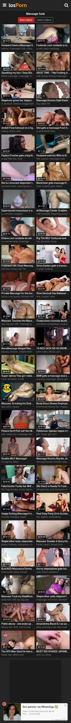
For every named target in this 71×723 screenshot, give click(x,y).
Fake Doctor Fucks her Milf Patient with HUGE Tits (18, 486)
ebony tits (53, 406)
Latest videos (44, 20)
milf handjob (43, 213)
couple (45, 296)
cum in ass (25, 627)
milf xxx (16, 599)
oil (2, 461)
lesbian (58, 461)
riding (16, 572)
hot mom (53, 599)
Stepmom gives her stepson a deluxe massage (18, 100)
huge (44, 434)
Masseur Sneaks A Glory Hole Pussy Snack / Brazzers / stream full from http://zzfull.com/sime (53, 541)
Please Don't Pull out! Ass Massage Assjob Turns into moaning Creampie (18, 431)
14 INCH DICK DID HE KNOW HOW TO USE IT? (53, 348)
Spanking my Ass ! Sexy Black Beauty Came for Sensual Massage (18, 72)
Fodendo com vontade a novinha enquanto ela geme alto (53, 45)
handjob (14, 517)
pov (58, 351)
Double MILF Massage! (14, 458)
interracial (41, 406)
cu (2, 241)
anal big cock (49, 627)
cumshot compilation (47, 324)
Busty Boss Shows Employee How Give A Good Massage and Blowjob (53, 403)
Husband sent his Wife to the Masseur (53, 155)
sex (41, 48)
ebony (52, 351)
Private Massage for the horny (18, 293)
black (59, 186)
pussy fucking (8, 544)
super (23, 517)
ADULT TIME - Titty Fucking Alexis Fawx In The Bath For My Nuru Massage (53, 72)
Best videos (26, 20)
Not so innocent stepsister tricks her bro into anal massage (18, 183)
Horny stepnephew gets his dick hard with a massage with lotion (53, 568)
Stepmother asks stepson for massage (53, 596)
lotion (45, 572)
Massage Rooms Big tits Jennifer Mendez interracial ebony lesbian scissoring (53, 458)
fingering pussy (59, 213)
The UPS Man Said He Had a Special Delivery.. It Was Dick (18, 651)
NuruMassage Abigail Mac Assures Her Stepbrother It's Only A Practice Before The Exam (18, 348)
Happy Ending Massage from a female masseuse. (18, 513)
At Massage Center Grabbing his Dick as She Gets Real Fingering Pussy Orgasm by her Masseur (53, 210)
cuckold (64, 324)
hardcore (54, 572)
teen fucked (42, 186)
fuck (20, 158)
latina (12, 131)
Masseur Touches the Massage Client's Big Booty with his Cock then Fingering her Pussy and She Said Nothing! (18, 320)
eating (4, 131)
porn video (42, 351)
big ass (5, 351)
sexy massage (51, 48)
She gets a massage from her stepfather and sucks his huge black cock (53, 127)
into (3, 434)
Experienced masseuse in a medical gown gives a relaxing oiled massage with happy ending (18, 210)
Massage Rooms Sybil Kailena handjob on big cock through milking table (53, 100)
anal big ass (23, 186)
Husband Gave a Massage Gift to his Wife (18, 45)
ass (3, 324)
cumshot (8, 213)
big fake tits (10, 158)
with (15, 627)
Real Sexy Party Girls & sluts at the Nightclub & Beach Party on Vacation (53, 513)
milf (38, 76)
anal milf (6, 599)
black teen (49, 131)
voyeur (5, 48)
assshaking (55, 517)
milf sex (5, 269)
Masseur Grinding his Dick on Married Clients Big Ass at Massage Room (18, 403)
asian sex (12, 434)
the (38, 158)
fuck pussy (23, 544)
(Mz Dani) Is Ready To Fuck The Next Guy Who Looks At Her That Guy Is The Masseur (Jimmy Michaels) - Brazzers (53, 486)
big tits (8, 461)
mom (22, 489)
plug (38, 627)
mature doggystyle (23, 103)
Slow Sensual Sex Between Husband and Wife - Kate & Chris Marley (53, 293)
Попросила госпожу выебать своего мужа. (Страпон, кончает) (53, 320)
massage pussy (28, 324)
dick (38, 572)
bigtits (44, 517)
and (18, 131)
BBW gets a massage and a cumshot (53, 375)
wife (8, 406)
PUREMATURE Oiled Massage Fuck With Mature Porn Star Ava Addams (18, 265)
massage (61, 76)
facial (39, 544)
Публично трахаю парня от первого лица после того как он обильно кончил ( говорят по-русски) (53, 431)
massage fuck (17, 48)
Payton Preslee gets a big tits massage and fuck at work (18, 155)
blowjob (8, 103)
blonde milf (27, 296)
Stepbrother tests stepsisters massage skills (18, 541)
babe (43, 103)
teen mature (64, 627)
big (38, 103)
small (21, 379)
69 (48, 103)
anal (41, 269)
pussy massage (47, 379)
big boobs (31, 489)
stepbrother (25, 351)
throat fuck (57, 544)
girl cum (52, 434)
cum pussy (14, 296)
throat (23, 572)
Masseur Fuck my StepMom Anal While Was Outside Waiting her (18, 596)
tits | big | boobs (44, 461)
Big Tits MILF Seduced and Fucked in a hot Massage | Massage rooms (53, 238)
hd (24, 269)
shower (14, 351)
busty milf (16, 269)
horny (53, 241)
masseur (31, 48)
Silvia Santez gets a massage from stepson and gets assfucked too (53, 265)
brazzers (60, 489)
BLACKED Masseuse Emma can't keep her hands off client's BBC (18, 568)
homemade (11, 241)
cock (3, 379)
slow (52, 296)
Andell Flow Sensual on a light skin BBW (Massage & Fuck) (18, 127)
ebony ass (6, 627)
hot (38, 241)
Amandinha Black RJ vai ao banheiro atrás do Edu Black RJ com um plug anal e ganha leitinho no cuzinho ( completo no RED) (53, 623)
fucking (48, 269)
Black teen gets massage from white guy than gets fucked (53, 183)
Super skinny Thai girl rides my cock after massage (18, 375)
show (48, 654)
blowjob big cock (45, 489)
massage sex (25, 434)
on (43, 654)
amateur (12, 379)
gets (52, 186)
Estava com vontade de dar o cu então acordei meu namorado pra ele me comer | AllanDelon (18, 238)
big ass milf (12, 324)
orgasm (18, 213)
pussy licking (48, 76)
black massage (9, 76)
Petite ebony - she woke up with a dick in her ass (18, 623)
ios (17, 5)
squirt (46, 544)
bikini (16, 461)
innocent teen (8, 186)
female (5, 517)
